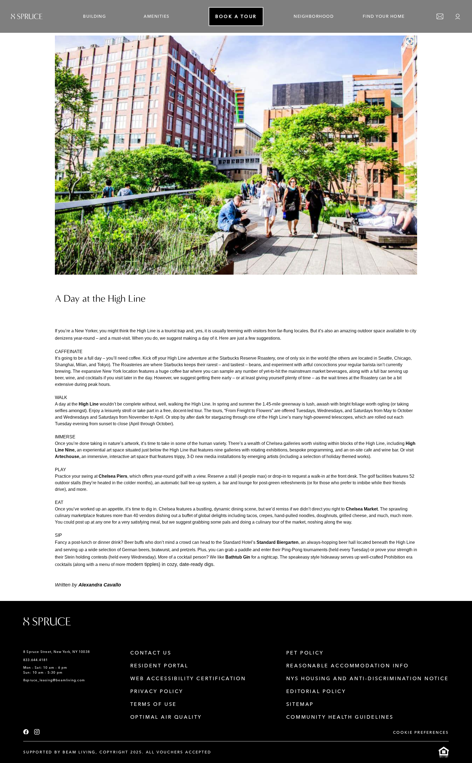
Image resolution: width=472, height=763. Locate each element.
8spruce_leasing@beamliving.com (54, 680)
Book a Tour (236, 16)
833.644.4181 (35, 660)
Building (94, 16)
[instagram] (37, 732)
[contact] (439, 16)
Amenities (157, 16)
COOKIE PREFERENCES (421, 732)
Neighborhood (314, 16)
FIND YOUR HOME (384, 16)
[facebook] (26, 732)
